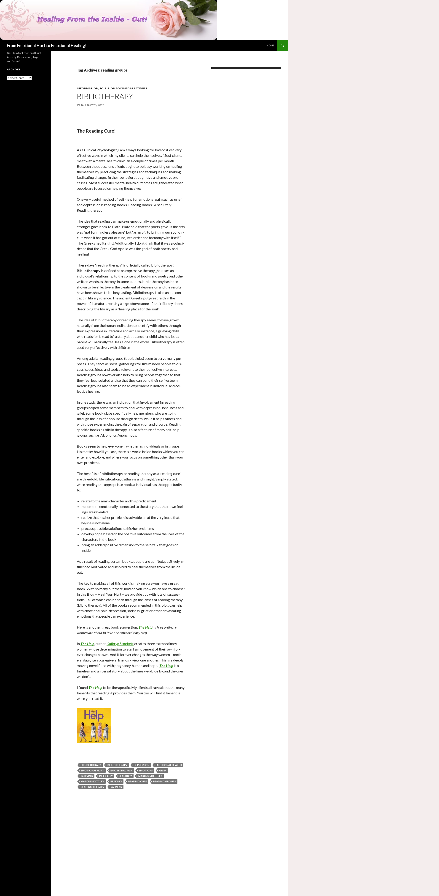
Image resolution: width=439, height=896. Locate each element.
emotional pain (121, 770)
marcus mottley (150, 775)
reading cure (137, 781)
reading (116, 781)
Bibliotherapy (105, 96)
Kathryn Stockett (120, 643)
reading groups (164, 781)
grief (162, 770)
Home (270, 45)
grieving (87, 775)
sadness (116, 786)
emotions (146, 770)
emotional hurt (92, 770)
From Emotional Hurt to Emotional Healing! (46, 45)
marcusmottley (92, 781)
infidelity (106, 775)
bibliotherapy (117, 764)
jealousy (125, 775)
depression (141, 764)
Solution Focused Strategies (123, 88)
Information (87, 88)
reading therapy (92, 786)
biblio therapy (91, 764)
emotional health (169, 764)
